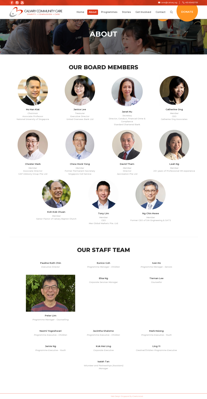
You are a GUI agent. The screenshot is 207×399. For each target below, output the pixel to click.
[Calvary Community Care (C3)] (35, 12)
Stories (91, 380)
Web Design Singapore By (127, 396)
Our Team (73, 380)
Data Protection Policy (135, 380)
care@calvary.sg (169, 2)
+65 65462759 (191, 2)
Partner (107, 380)
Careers (56, 380)
